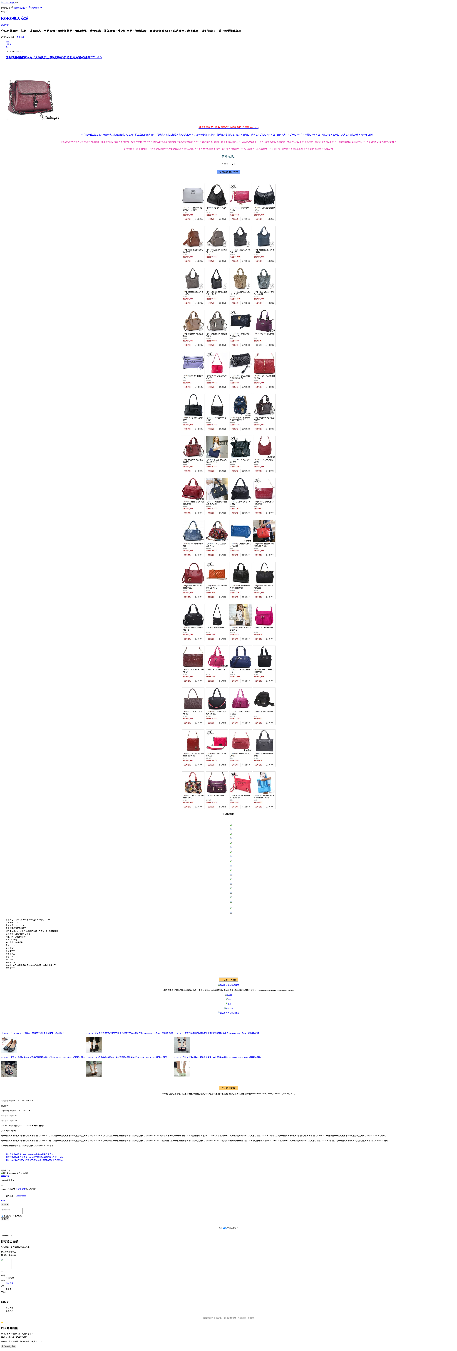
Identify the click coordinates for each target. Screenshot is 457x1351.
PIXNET (210, 1318)
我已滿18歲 (6, 1346)
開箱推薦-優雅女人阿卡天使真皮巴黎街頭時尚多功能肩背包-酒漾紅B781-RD (54, 57)
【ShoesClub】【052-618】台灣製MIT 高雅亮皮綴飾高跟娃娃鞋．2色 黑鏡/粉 (33, 1033)
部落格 (8, 44)
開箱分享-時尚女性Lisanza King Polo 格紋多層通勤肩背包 (29, 1154)
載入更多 (5, 1204)
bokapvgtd (5, 1176)
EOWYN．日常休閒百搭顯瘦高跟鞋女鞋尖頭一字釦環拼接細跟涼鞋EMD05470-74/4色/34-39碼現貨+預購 (217, 1057)
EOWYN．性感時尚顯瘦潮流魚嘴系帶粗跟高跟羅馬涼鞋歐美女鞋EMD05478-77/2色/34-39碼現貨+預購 (216, 1033)
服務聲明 (251, 1318)
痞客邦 (18, 1189)
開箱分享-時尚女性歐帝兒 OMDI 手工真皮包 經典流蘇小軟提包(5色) (34, 1157)
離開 (13, 1346)
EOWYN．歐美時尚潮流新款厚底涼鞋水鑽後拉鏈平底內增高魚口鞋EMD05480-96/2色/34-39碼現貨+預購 (129, 1033)
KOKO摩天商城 (14, 18)
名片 (8, 47)
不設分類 (20, 37)
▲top (3, 1200)
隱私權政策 (242, 1318)
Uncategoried (21, 1196)
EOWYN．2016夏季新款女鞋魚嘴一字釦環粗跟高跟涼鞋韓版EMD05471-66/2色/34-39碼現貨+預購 (126, 1057)
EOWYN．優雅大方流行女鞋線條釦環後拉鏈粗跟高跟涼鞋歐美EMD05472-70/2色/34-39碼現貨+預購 (43, 1057)
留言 (24, 1189)
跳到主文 (5, 25)
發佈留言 (5, 1219)
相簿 (8, 42)
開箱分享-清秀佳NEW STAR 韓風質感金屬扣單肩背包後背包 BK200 (34, 1160)
